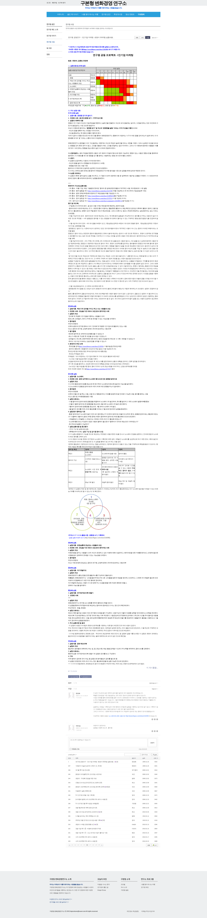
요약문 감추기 (72, 754)
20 (99, 845)
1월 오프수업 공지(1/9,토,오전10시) (87, 812)
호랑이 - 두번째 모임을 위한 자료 (86, 778)
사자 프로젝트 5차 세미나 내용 (85, 841)
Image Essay (102, 890)
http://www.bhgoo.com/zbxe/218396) (97, 538)
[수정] (154, 719)
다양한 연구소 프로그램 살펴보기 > (61, 899)
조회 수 (156, 758)
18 (93, 845)
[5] (101, 782)
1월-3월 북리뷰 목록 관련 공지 (85, 808)
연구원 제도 (145, 887)
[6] (89, 770)
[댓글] (152, 719)
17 (90, 845)
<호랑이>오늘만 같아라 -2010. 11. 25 (88, 766)
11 (72, 845)
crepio (134, 824)
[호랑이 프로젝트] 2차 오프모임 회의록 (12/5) (90, 787)
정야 (133, 795)
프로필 (123, 884)
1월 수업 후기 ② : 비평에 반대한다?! (87, 828)
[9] (93, 795)
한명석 (134, 766)
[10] (103, 820)
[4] (100, 766)
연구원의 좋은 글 (103, 887)
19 (96, 845)
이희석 (134, 828)
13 (78, 845)
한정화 (134, 762)
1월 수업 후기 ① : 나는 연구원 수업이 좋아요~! (91, 833)
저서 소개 (124, 887)
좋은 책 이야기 (72, 14)
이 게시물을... (152, 668)
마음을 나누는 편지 (104, 884)
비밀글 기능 (75, 749)
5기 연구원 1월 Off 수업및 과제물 (86, 803)
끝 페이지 (102, 845)
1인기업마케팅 (74, 677)
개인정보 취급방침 (133, 911)
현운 (133, 833)
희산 (133, 782)
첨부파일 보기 (153, 683)
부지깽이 (135, 770)
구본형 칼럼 (124, 890)
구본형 (134, 803)
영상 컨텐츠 (130, 14)
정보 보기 (154, 37)
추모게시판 (118, 14)
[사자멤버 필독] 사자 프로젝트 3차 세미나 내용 (91, 799)
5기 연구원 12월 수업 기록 (84, 795)
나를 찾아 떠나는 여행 (90, 14)
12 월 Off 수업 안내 (82, 770)
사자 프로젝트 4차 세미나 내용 (85, 837)
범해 (133, 778)
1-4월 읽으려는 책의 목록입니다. (86, 816)
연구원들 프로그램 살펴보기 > (59, 902)
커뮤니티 (60, 14)
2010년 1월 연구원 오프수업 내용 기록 (88, 820)
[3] (101, 812)
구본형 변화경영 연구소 (103, 3)
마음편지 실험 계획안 (83, 791)
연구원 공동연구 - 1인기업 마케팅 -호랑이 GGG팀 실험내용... (91, 37)
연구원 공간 (106, 14)
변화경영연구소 (86, 677)
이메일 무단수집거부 (148, 911)
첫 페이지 (69, 845)
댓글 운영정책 (143, 749)
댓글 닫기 (154, 689)
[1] (97, 816)
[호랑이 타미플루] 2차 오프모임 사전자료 (89, 774)
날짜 (143, 758)
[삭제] (157, 719)
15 (84, 845)
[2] (117, 762)
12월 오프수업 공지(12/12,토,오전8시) (88, 782)
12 (75, 845)
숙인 (133, 774)
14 (81, 845)
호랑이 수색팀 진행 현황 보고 (85, 824)
